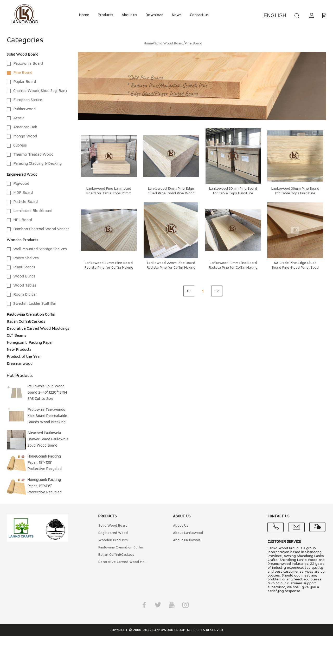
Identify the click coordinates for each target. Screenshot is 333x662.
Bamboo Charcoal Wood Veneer (41, 229)
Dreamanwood (20, 364)
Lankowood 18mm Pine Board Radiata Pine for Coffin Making (233, 265)
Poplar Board (24, 82)
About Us (180, 526)
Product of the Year (24, 357)
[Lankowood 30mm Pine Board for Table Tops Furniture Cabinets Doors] (233, 156)
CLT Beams (16, 336)
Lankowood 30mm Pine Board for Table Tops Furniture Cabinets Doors (233, 193)
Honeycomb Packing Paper (30, 343)
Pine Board (22, 73)
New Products (19, 350)
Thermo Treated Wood (33, 155)
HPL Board (22, 220)
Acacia (18, 118)
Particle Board (25, 202)
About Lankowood (188, 533)
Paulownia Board (28, 64)
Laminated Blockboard (32, 211)
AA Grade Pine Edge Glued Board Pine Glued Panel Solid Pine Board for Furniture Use (295, 267)
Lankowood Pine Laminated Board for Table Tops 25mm (108, 191)
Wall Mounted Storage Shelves (40, 249)
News (177, 15)
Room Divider (25, 295)
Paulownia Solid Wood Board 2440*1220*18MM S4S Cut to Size (47, 393)
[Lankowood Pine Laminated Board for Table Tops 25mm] (109, 156)
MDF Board (23, 193)
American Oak (25, 127)
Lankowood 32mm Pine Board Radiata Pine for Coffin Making (109, 265)
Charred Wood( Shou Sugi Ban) (40, 91)
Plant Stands (24, 267)
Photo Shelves (26, 258)
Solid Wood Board (22, 54)
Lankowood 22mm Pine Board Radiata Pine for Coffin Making (171, 265)
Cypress (20, 145)
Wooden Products (22, 240)
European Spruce (27, 100)
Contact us (199, 15)
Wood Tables (24, 285)
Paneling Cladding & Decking (37, 164)
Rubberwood (24, 109)
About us (129, 15)
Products (105, 15)
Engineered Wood (22, 175)
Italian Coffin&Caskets (26, 322)
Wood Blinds (24, 276)
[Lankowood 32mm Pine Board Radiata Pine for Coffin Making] (109, 230)
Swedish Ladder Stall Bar (34, 304)
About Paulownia (187, 540)
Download (154, 15)
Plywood (21, 184)
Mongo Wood (25, 136)
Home (84, 15)
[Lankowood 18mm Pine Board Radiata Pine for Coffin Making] (233, 230)
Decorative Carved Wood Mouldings (38, 329)
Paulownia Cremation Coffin (31, 315)
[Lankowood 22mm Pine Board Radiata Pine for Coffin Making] (171, 230)
